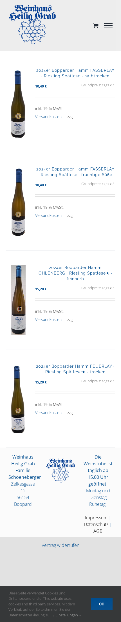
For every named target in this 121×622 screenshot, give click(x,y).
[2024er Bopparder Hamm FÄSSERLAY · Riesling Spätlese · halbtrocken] (18, 103)
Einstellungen (67, 614)
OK (101, 604)
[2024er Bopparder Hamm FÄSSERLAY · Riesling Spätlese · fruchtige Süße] (18, 201)
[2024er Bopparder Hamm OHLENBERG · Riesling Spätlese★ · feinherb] (18, 300)
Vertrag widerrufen (60, 545)
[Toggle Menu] (108, 25)
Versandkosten (48, 116)
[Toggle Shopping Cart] (95, 25)
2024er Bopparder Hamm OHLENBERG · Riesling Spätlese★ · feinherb (75, 273)
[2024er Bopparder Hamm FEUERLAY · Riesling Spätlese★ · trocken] (18, 398)
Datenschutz (96, 524)
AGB (97, 531)
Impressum (96, 518)
